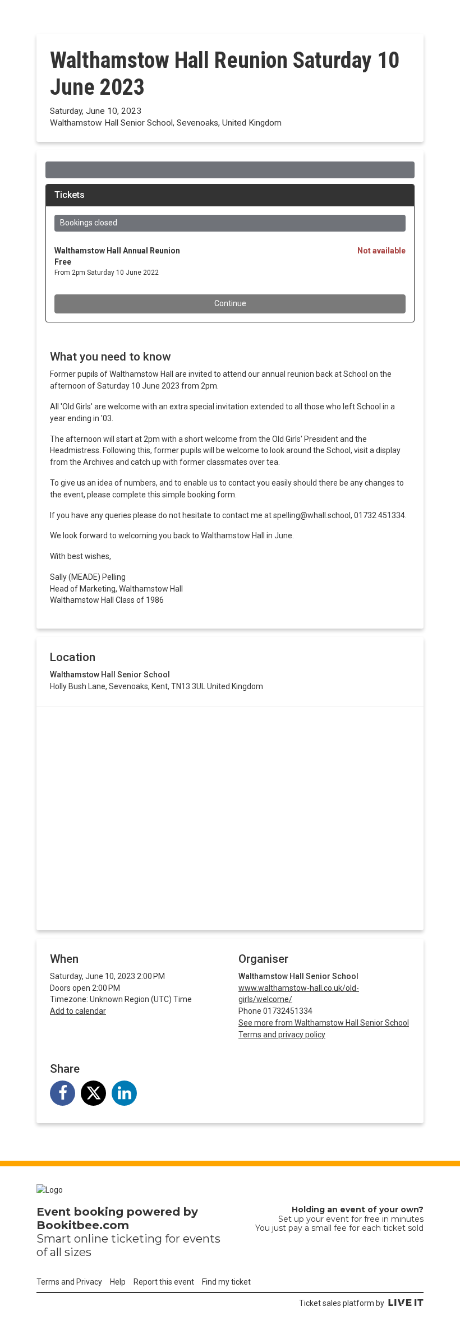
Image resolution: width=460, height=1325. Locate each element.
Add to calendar (78, 1011)
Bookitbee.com (82, 1225)
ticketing (136, 1238)
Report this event (164, 1281)
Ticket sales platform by (341, 1303)
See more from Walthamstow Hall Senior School (323, 1022)
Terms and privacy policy (281, 1034)
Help (118, 1281)
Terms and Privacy (69, 1281)
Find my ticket (226, 1281)
